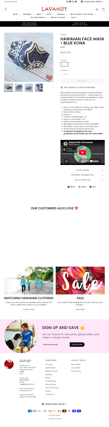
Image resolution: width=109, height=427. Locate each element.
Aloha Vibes (75, 364)
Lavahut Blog (50, 381)
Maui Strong (76, 371)
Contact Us (49, 394)
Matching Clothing (82, 14)
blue (64, 64)
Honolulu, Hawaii (10, 2)
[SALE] (80, 280)
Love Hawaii (75, 368)
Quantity (64, 71)
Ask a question (82, 180)
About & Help (58, 17)
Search (48, 391)
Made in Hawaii (51, 371)
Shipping (48, 374)
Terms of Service (51, 388)
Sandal (61, 14)
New (16, 14)
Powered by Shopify (54, 419)
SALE (74, 17)
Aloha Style (28, 309)
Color (63, 60)
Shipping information (82, 175)
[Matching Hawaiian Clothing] (28, 280)
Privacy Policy (50, 384)
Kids (49, 14)
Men (39, 14)
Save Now (80, 309)
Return (47, 378)
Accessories (38, 17)
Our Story (49, 364)
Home (62, 35)
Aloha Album (82, 170)
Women (27, 14)
